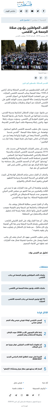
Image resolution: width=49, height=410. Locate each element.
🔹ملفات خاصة (18, 388)
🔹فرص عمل (19, 382)
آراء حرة (45, 382)
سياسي (35, 20)
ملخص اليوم (10, 11)
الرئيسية (43, 20)
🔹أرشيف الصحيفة (40, 388)
